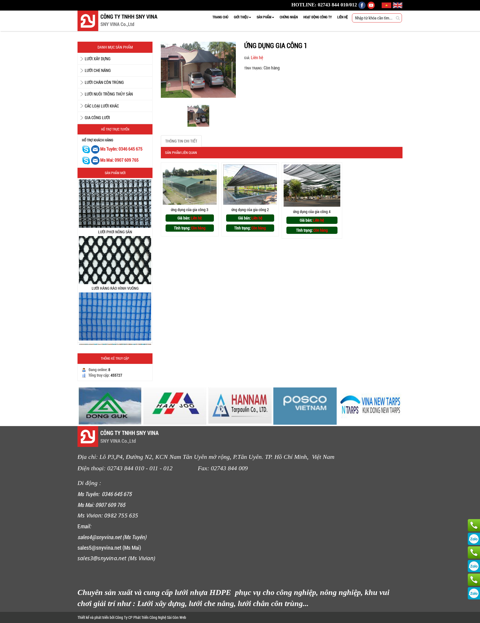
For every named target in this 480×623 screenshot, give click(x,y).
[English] (397, 4)
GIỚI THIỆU (241, 17)
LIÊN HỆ (342, 17)
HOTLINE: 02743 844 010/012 (324, 4)
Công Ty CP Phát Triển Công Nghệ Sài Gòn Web (150, 617)
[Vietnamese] (387, 4)
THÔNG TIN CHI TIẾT (181, 141)
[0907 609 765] (474, 525)
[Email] (95, 149)
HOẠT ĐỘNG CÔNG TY (317, 17)
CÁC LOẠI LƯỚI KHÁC (102, 106)
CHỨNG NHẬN (289, 17)
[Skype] (86, 149)
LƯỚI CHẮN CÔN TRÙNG (104, 82)
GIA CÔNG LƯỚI (97, 117)
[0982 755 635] (474, 580)
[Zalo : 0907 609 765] (474, 539)
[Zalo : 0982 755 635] (474, 593)
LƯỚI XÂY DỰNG (98, 58)
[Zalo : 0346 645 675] (474, 566)
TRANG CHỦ (220, 17)
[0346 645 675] (474, 552)
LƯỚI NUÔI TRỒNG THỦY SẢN (109, 94)
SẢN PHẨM (264, 17)
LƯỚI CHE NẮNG (98, 70)
